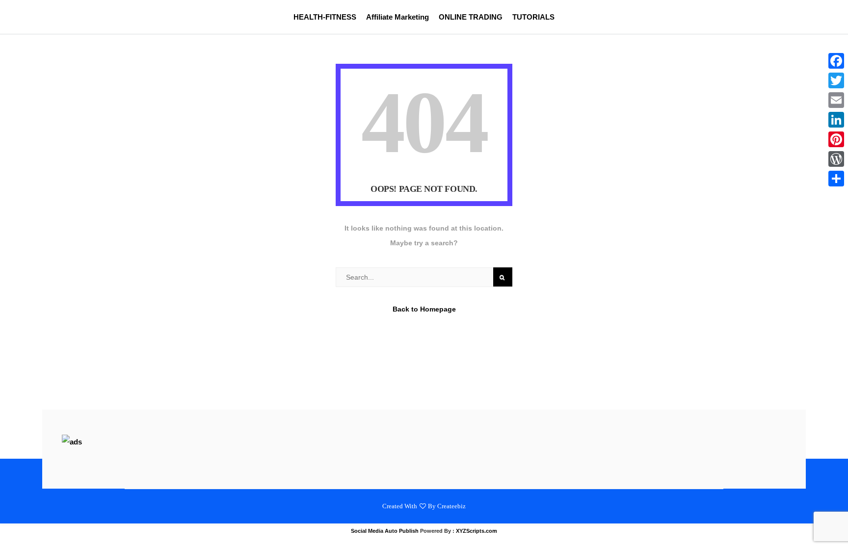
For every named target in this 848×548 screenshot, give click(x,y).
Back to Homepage (424, 309)
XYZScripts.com (476, 531)
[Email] (836, 100)
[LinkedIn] (836, 120)
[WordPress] (836, 159)
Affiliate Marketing (397, 17)
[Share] (836, 178)
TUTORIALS (533, 17)
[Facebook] (836, 61)
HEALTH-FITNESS (324, 17)
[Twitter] (836, 80)
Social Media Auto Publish (385, 531)
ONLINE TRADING (471, 17)
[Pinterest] (836, 139)
